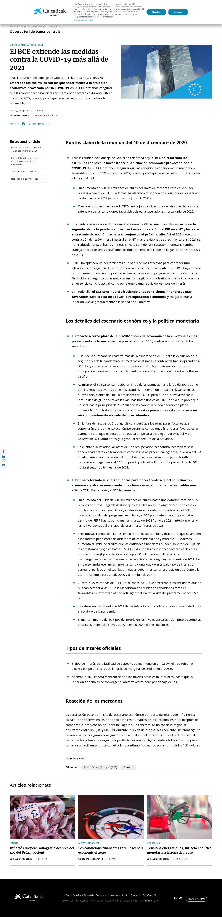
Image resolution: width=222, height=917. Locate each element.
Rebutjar (156, 12)
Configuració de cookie (83, 20)
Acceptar (178, 12)
